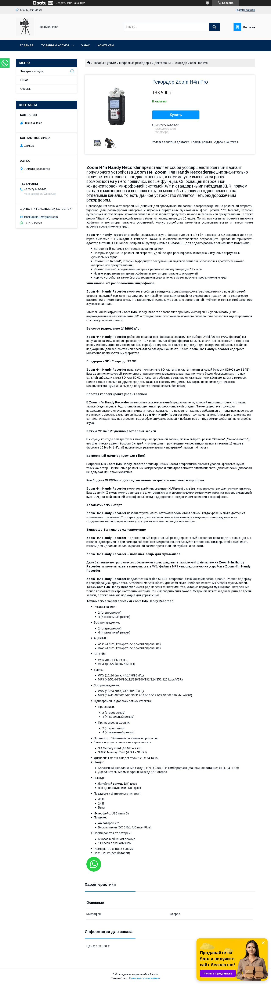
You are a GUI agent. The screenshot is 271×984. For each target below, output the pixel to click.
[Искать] (214, 27)
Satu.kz (154, 974)
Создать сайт (64, 2)
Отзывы (25, 88)
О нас (85, 45)
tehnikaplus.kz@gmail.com (41, 216)
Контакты (106, 45)
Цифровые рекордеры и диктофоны (145, 63)
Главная (26, 45)
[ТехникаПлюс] (25, 34)
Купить (176, 115)
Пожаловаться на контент (144, 978)
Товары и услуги (55, 45)
